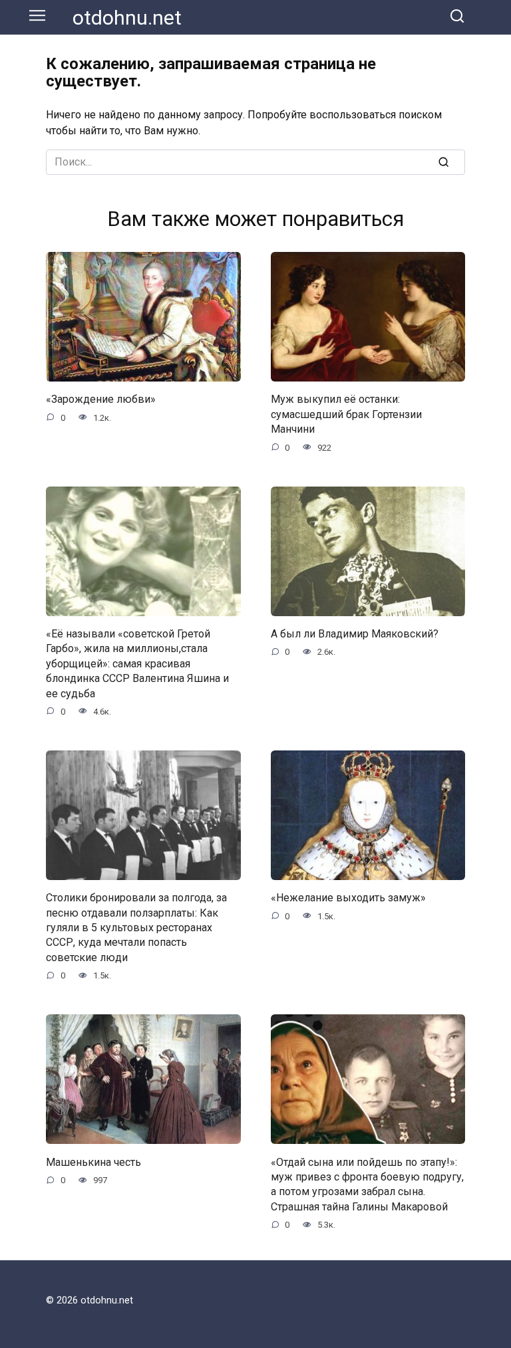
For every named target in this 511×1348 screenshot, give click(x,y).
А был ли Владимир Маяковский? (354, 633)
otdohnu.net (127, 17)
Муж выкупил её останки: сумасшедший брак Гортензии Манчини (346, 414)
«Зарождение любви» (101, 399)
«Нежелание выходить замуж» (348, 897)
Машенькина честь (93, 1161)
